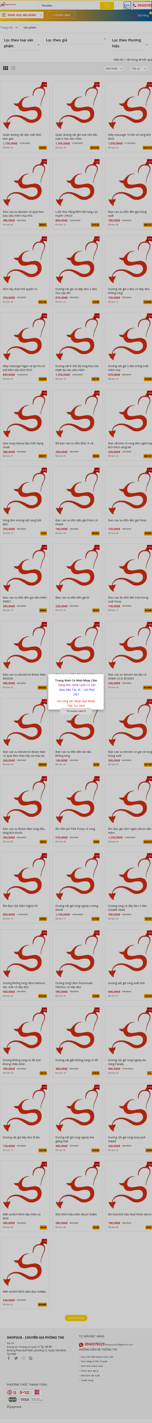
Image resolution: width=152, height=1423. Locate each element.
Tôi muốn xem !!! (76, 711)
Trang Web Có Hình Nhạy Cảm (76, 680)
